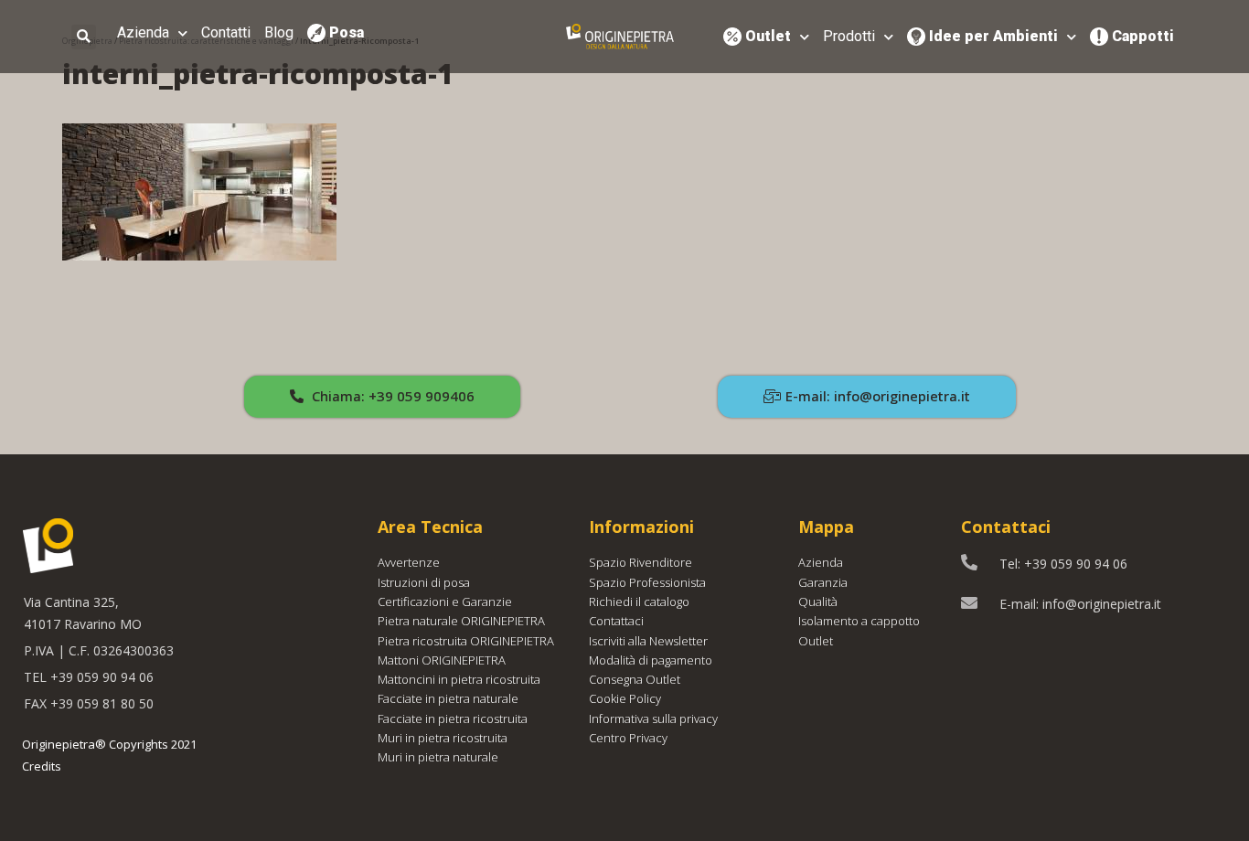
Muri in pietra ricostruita (442, 737)
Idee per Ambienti (993, 36)
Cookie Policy (625, 698)
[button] (382, 397)
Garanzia (823, 582)
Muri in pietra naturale (438, 757)
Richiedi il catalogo (639, 601)
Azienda (143, 32)
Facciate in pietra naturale (448, 698)
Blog (279, 32)
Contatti (226, 32)
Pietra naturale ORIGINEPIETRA (461, 620)
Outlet (768, 36)
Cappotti (1143, 36)
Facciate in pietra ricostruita (453, 718)
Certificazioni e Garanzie (445, 601)
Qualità (818, 601)
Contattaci (616, 620)
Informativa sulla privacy (653, 718)
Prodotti (849, 36)
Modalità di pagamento (650, 660)
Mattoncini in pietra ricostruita (459, 679)
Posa (346, 32)
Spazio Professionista (647, 582)
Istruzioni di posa (424, 582)
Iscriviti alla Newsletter (648, 641)
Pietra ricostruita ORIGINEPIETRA (466, 641)
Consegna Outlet (634, 679)
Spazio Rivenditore (640, 562)
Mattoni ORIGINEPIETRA (442, 660)
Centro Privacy (628, 737)
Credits (41, 766)
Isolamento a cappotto (859, 620)
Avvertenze (409, 562)
